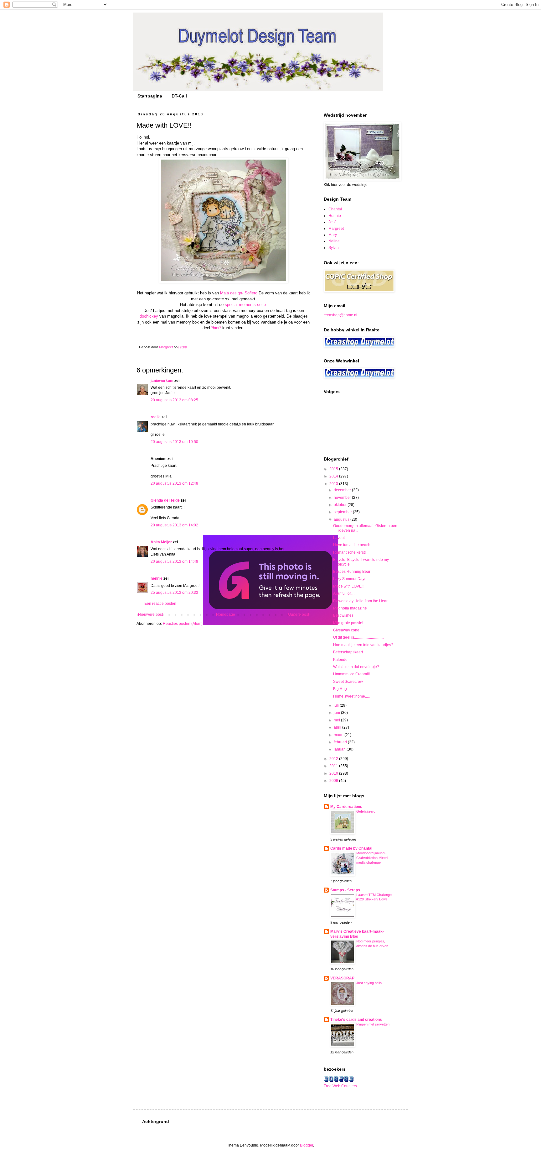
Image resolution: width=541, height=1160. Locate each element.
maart (339, 735)
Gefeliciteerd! (366, 811)
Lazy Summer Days (349, 579)
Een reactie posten (160, 603)
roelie (156, 417)
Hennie (334, 216)
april (338, 727)
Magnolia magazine (350, 608)
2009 (334, 780)
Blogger (306, 1145)
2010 (334, 773)
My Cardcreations (346, 806)
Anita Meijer (161, 542)
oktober (341, 505)
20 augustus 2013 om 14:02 (174, 525)
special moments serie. (245, 304)
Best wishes (343, 615)
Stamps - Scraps (345, 890)
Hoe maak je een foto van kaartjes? (363, 645)
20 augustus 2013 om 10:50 (174, 442)
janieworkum (162, 380)
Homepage (225, 614)
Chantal (335, 209)
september (343, 512)
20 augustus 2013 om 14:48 (174, 561)
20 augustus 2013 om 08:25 (174, 400)
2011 (334, 766)
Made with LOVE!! (348, 586)
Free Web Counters (340, 1086)
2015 (334, 469)
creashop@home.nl (340, 315)
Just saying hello (369, 983)
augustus (342, 519)
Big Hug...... (343, 689)
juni (337, 712)
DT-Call (179, 95)
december (343, 490)
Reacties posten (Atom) (183, 623)
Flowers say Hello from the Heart (361, 601)
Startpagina (149, 95)
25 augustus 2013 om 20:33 (174, 592)
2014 (334, 476)
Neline (334, 241)
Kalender (341, 659)
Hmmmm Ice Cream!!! (351, 674)
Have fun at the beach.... (353, 545)
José (332, 222)
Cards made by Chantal (351, 848)
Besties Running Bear (351, 571)
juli (337, 705)
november (343, 497)
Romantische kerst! (349, 552)
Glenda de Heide (165, 500)
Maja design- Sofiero (238, 293)
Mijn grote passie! (348, 623)
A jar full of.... (343, 593)
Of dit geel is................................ (358, 637)
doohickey (149, 316)
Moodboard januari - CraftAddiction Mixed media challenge (372, 857)
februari (341, 742)
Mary (332, 235)
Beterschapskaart (348, 652)
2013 (334, 484)
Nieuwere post (150, 614)
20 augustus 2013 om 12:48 (174, 483)
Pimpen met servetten (372, 1024)
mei (337, 720)
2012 (334, 759)
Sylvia (333, 247)
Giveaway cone (346, 630)
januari (340, 749)
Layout (339, 537)
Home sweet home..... (351, 696)
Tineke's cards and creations (356, 1019)
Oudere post (298, 614)
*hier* (216, 327)
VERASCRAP (342, 978)
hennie (156, 578)
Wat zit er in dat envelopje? (356, 667)
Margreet (336, 228)
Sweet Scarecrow (348, 681)
